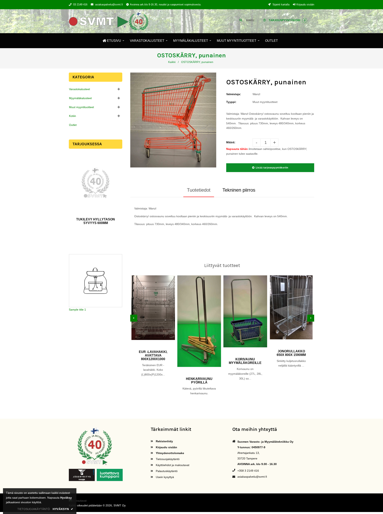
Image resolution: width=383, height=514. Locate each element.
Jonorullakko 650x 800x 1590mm (291, 353)
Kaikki (172, 62)
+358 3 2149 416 (248, 470)
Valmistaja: (233, 94)
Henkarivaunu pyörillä (199, 380)
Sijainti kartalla (280, 4)
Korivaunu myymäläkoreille (245, 361)
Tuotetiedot (198, 190)
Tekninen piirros (238, 190)
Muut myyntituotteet (81, 107)
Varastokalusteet (79, 89)
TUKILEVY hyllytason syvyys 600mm (95, 221)
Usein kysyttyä (164, 477)
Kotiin (72, 116)
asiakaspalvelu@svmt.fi (109, 4)
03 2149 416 (80, 4)
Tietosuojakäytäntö (167, 459)
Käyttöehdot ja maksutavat (172, 465)
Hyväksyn (63, 509)
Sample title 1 (77, 309)
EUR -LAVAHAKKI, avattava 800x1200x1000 (153, 355)
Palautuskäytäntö (166, 471)
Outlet (73, 125)
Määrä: (230, 142)
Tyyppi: (231, 102)
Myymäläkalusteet (80, 98)
